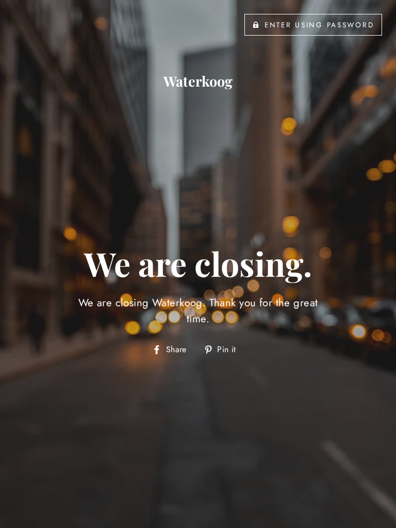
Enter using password (319, 25)
